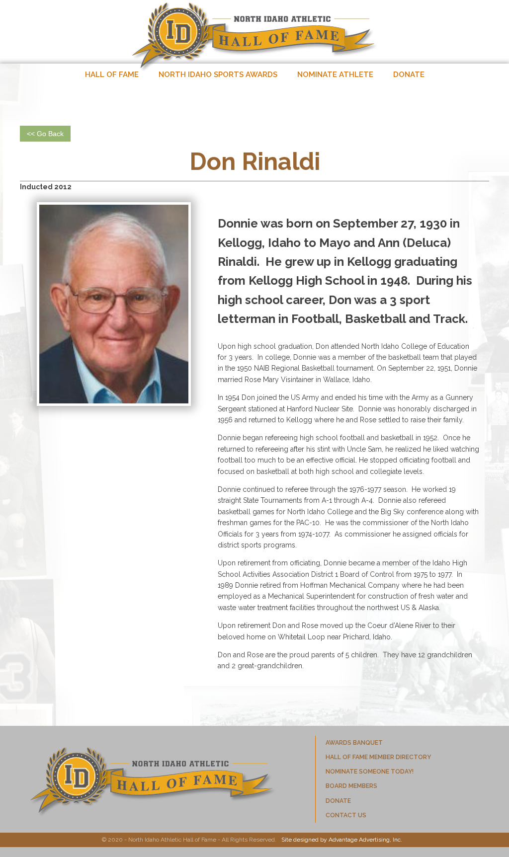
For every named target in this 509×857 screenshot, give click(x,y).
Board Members (351, 785)
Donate (408, 74)
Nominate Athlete (335, 74)
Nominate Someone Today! (370, 771)
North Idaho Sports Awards (218, 74)
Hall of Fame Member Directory (378, 757)
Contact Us (346, 815)
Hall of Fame (112, 74)
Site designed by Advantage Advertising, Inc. (341, 839)
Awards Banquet (354, 742)
